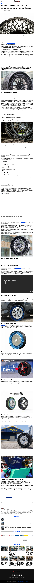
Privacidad (19, 581)
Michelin (17, 259)
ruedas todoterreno (9, 497)
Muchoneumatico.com (8, 11)
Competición (16, 577)
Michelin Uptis (23, 222)
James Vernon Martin (25, 177)
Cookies (22, 581)
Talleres (24, 577)
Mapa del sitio (26, 581)
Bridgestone (3, 325)
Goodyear (8, 416)
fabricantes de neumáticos (11, 43)
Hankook (22, 353)
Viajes (13, 577)
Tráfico (10, 577)
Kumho (11, 381)
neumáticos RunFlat (18, 268)
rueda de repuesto (22, 104)
